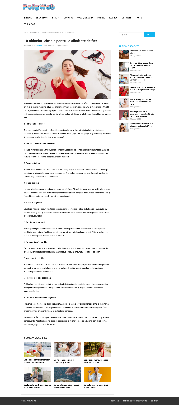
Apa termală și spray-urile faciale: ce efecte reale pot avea (140, 101)
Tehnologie (29, 24)
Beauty (56, 18)
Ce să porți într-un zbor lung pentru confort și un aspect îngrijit (141, 65)
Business (68, 18)
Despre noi (115, 401)
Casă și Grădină (85, 18)
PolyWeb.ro (31, 401)
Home (29, 18)
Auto (139, 18)
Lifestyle (126, 18)
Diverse (101, 18)
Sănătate (34, 33)
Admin (28, 45)
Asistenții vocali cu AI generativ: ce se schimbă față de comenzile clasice (142, 114)
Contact (43, 18)
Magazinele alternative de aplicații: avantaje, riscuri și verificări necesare (141, 77)
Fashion (113, 18)
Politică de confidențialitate (135, 401)
